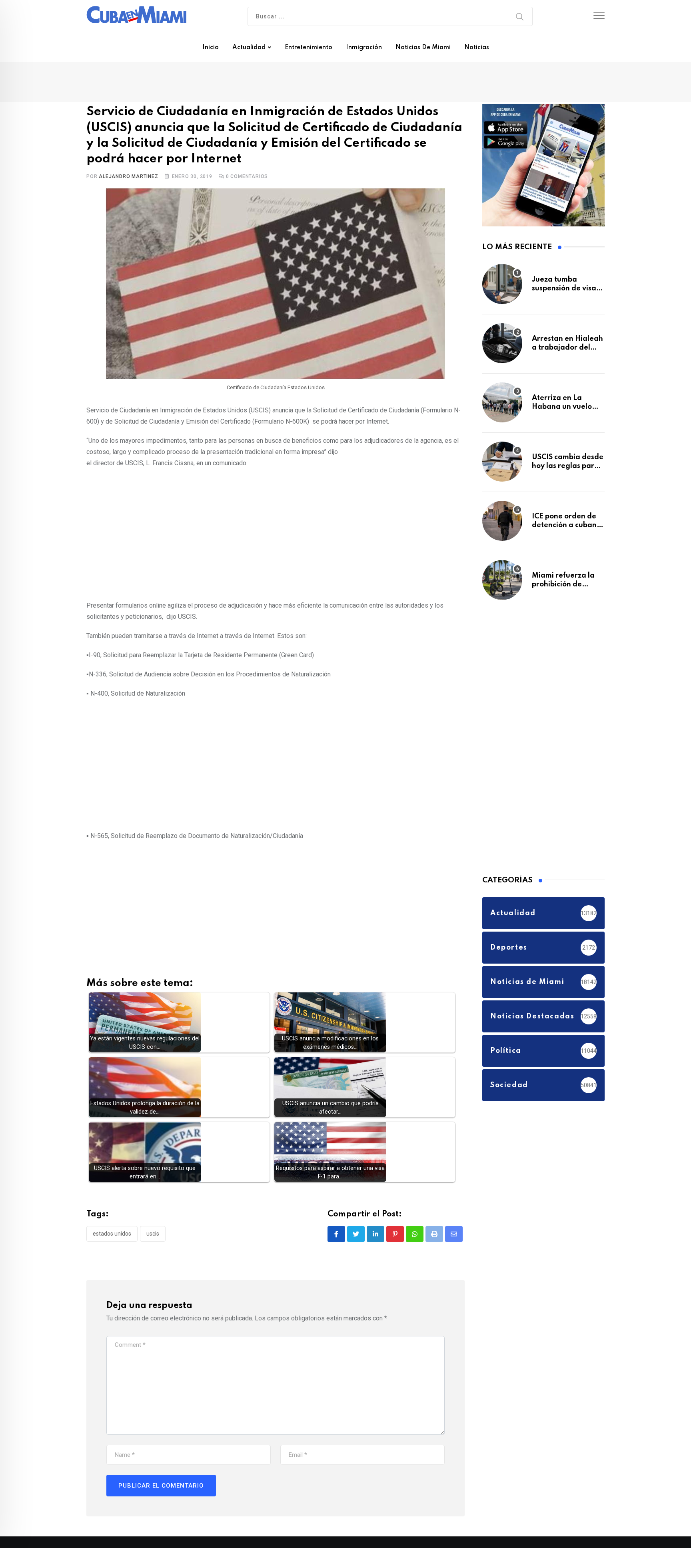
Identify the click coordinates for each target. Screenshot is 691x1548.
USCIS (152, 1233)
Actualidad (249, 47)
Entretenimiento (308, 47)
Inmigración (364, 47)
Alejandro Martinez (128, 176)
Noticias (476, 47)
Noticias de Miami (423, 47)
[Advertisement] (275, 532)
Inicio (210, 47)
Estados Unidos (112, 1233)
